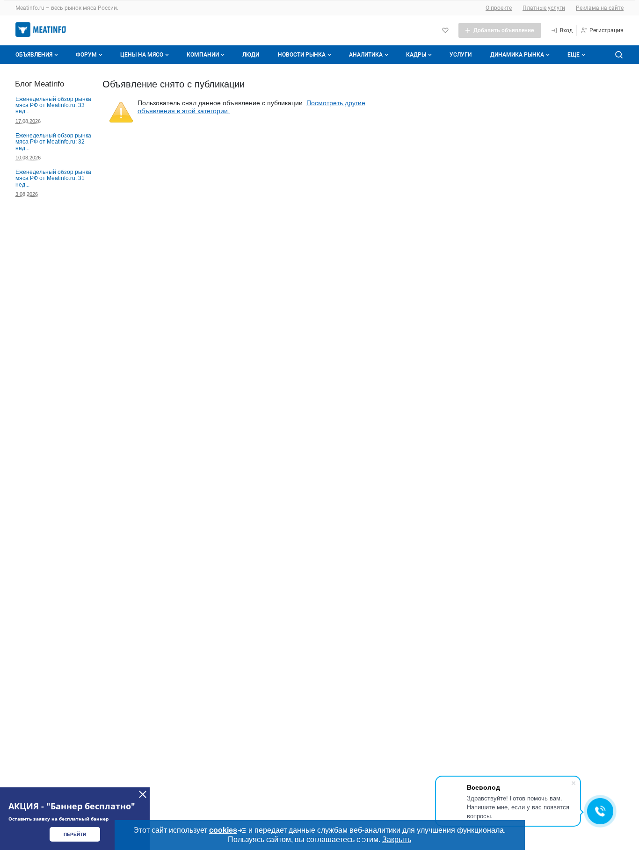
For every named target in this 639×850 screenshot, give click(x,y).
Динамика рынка (517, 54)
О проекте (499, 8)
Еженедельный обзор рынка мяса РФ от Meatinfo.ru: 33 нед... (53, 105)
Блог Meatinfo (39, 83)
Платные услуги (544, 8)
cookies (223, 830)
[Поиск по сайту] (619, 54)
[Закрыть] (142, 794)
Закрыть (396, 839)
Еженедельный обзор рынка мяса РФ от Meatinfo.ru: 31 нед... (53, 178)
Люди (250, 54)
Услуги (461, 54)
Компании (203, 54)
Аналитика (366, 54)
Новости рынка (302, 54)
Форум (86, 54)
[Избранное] (445, 30)
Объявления (33, 54)
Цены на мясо (141, 54)
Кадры (416, 54)
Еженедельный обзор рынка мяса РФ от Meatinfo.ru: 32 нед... (53, 141)
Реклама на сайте (600, 8)
